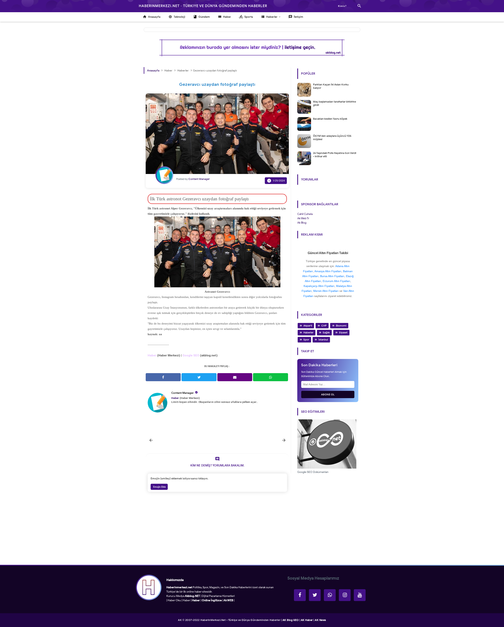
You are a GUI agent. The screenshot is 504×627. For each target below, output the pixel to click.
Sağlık (326, 332)
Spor (306, 339)
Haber (186, 600)
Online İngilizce (212, 600)
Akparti (307, 325)
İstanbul (323, 339)
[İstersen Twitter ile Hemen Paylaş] (199, 377)
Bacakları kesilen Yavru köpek (330, 118)
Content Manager (182, 393)
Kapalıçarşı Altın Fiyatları (319, 286)
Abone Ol (328, 394)
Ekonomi (341, 325)
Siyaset (343, 332)
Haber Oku (174, 600)
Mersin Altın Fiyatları (326, 290)
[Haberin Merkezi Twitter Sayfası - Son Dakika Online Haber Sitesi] (315, 595)
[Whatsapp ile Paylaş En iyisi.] (270, 377)
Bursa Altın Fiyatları (332, 276)
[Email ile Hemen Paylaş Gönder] (234, 377)
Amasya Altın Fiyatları (327, 271)
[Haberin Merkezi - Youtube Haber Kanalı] (360, 595)
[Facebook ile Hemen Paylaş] (163, 377)
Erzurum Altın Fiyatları (336, 281)
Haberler (308, 332)
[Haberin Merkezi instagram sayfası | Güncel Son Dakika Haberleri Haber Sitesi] (345, 595)
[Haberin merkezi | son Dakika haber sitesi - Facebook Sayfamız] (300, 595)
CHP (324, 325)
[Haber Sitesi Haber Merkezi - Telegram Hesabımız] (330, 595)
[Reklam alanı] (252, 47)
